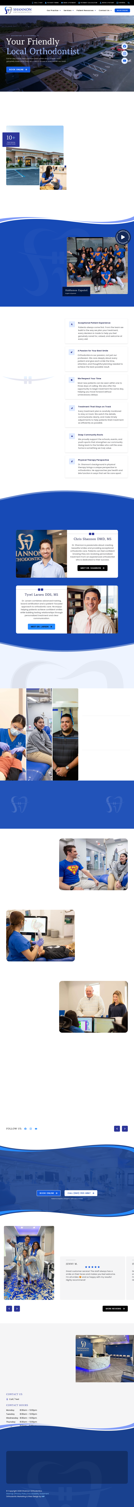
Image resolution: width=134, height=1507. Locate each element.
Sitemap (10, 1493)
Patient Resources (85, 10)
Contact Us (104, 10)
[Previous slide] (117, 1129)
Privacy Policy (21, 1493)
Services (67, 10)
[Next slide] (125, 1129)
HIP (43, 1496)
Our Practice (52, 10)
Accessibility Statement (38, 1493)
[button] (123, 237)
